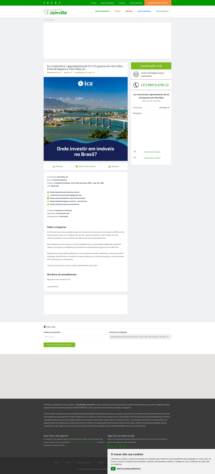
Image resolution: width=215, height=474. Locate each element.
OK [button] (113, 469)
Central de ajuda (136, 3)
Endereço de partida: (52, 332)
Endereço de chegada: (118, 332)
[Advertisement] (107, 38)
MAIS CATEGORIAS (162, 11)
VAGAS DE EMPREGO (102, 11)
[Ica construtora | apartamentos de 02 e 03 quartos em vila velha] (86, 119)
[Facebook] (44, 3)
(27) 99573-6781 (153, 85)
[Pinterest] (59, 3)
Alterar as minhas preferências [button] (128, 469)
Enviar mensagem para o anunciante (152, 74)
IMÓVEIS (117, 11)
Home (56, 462)
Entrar (93, 3)
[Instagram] (52, 3)
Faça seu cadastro (107, 3)
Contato (122, 3)
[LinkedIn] (48, 3)
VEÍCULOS (129, 11)
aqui (66, 445)
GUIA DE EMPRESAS (144, 11)
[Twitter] (56, 3)
